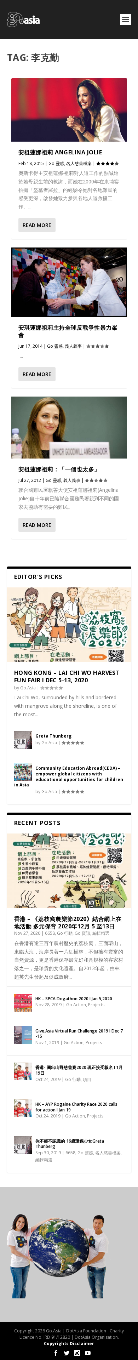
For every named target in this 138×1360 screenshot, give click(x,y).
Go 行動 (65, 933)
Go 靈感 (56, 163)
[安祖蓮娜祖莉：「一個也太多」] (69, 428)
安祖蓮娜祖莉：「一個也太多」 (59, 469)
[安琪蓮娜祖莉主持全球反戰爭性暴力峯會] (69, 282)
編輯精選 (100, 933)
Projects (96, 1005)
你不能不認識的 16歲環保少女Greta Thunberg (69, 1144)
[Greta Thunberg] (23, 740)
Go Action (76, 1005)
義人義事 (73, 346)
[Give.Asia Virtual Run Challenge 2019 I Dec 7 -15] (23, 1035)
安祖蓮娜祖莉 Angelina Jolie (60, 152)
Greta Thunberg (53, 736)
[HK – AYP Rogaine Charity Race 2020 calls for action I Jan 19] (23, 1108)
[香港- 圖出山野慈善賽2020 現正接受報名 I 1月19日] (23, 1071)
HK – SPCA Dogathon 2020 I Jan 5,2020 (73, 999)
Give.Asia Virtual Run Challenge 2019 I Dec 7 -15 (79, 1034)
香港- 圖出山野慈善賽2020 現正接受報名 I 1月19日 (79, 1070)
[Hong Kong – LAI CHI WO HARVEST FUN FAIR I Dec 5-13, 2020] (69, 624)
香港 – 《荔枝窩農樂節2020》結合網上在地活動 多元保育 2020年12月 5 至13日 (68, 922)
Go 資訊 (82, 933)
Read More (37, 225)
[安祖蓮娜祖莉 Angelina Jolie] (69, 110)
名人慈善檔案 (79, 163)
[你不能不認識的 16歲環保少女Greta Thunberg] (23, 1145)
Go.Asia (28, 688)
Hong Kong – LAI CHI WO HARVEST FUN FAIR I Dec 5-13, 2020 (67, 676)
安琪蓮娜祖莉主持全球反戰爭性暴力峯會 (68, 331)
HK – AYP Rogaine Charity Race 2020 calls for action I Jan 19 (76, 1107)
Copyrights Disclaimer (69, 1344)
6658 (50, 933)
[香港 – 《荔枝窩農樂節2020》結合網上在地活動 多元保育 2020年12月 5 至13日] (69, 870)
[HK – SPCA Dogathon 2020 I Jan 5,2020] (23, 1003)
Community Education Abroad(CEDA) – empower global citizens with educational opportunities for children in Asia (68, 776)
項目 (87, 1079)
